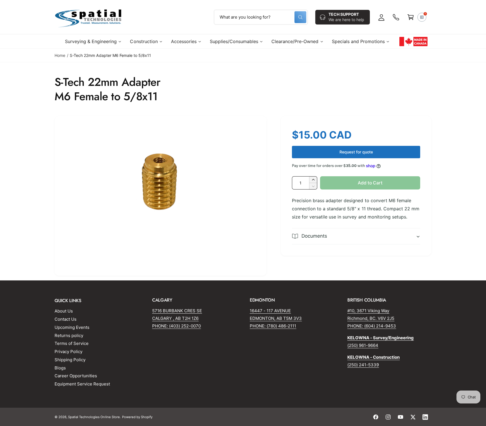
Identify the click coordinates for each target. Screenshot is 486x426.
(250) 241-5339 (363, 364)
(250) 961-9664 (362, 345)
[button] (410, 17)
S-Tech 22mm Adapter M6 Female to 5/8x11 (110, 55)
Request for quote (356, 152)
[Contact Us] (396, 17)
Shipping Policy (70, 359)
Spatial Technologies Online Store (94, 417)
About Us (64, 311)
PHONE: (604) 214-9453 (371, 326)
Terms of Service (72, 343)
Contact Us (65, 319)
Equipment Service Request (82, 384)
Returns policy (69, 335)
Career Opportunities (76, 375)
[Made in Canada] (413, 41)
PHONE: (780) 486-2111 (273, 326)
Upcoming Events (72, 327)
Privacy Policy (68, 351)
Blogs (60, 368)
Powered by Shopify (137, 417)
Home (60, 55)
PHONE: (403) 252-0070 (176, 326)
